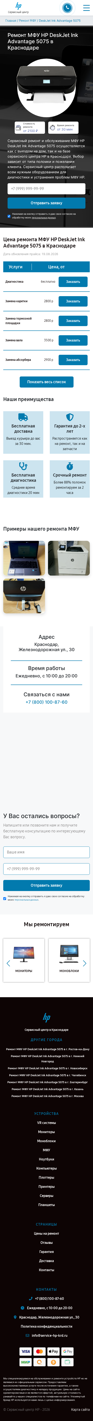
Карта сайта (80, 1410)
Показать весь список (46, 382)
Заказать (73, 282)
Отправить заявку (46, 203)
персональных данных (44, 217)
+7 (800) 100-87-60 (46, 702)
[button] (8, 963)
